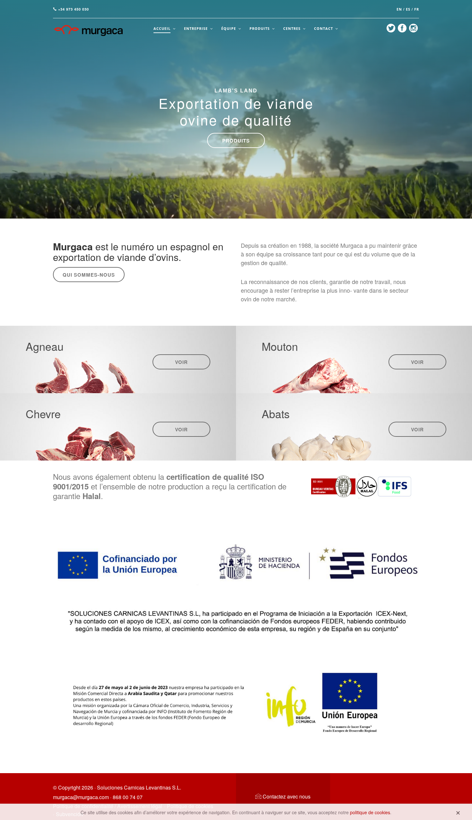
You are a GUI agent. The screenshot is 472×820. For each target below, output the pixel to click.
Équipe (228, 28)
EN (399, 9)
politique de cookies (370, 812)
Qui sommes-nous (89, 274)
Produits (259, 28)
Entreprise (196, 28)
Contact (323, 28)
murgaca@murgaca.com (81, 797)
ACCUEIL (161, 28)
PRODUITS (236, 140)
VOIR (181, 362)
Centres (292, 28)
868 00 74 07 (128, 797)
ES (408, 9)
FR (416, 9)
